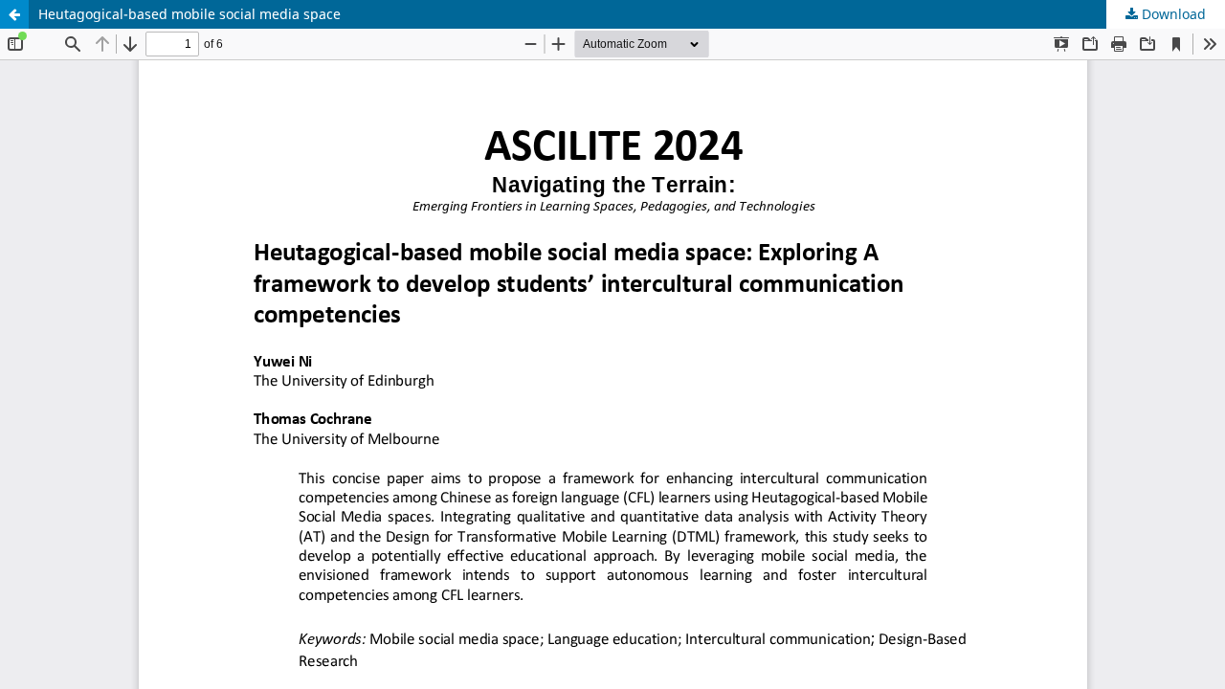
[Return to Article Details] (14, 14)
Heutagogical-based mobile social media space (189, 14)
